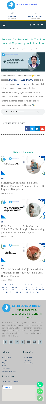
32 (13, 290)
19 (13, 287)
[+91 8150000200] (12, 13)
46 (20, 292)
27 (40, 287)
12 (32, 285)
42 (7, 292)
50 (33, 292)
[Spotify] (34, 342)
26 (36, 287)
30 (6, 290)
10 (25, 285)
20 (16, 287)
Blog (2, 178)
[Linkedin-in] (42, 24)
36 (26, 290)
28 (43, 287)
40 (40, 290)
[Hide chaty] (40, 398)
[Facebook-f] (30, 24)
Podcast (34, 49)
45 (17, 292)
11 (29, 285)
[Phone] (40, 385)
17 (6, 287)
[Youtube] (28, 342)
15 (42, 285)
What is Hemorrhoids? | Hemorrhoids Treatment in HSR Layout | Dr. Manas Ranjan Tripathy (22, 272)
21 (20, 287)
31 (9, 290)
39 (36, 290)
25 (33, 287)
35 (23, 290)
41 (43, 290)
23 (26, 287)
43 (10, 292)
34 (20, 290)
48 (27, 292)
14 (39, 285)
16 (3, 287)
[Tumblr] (23, 342)
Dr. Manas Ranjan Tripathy (21, 80)
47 (23, 292)
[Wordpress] (38, 24)
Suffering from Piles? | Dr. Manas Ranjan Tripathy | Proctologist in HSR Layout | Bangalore (22, 186)
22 (23, 287)
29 (3, 290)
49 (30, 292)
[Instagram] (40, 342)
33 (16, 290)
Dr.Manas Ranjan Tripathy (26, 305)
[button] (4, 25)
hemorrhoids (21, 84)
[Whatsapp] (40, 391)
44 (13, 292)
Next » (38, 292)
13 (35, 285)
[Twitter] (34, 24)
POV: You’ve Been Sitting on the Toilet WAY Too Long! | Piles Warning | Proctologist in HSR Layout (23, 229)
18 (9, 287)
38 (33, 290)
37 (30, 290)
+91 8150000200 (12, 16)
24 (30, 287)
